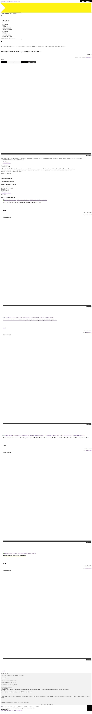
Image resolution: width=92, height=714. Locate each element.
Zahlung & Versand (41, 689)
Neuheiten (5, 24)
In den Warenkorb (31, 62)
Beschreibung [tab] (6, 161)
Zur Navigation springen (6, 1)
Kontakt (2, 687)
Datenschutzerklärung (59, 689)
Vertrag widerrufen (33, 689)
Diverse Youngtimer (7, 29)
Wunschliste (15, 689)
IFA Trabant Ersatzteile (20, 46)
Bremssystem (39, 158)
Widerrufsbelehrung (24, 689)
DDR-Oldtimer (11, 46)
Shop (4, 46)
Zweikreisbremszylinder (6, 159)
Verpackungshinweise (50, 689)
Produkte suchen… (5, 13)
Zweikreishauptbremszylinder (17, 159)
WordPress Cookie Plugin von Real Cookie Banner (11, 710)
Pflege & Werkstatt (7, 28)
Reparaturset (79, 158)
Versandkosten (88, 57)
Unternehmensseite (8, 687)
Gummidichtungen (57, 158)
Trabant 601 (28, 46)
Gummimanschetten (65, 158)
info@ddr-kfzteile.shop (19, 675)
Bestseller (5, 25)
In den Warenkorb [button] (7, 217)
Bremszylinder (46, 158)
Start (1, 46)
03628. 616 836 (13, 680)
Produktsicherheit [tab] (7, 163)
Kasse (6, 689)
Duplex (50, 158)
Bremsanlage (33, 158)
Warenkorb (3, 689)
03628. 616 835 (4, 680)
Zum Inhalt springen (15, 1)
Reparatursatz (73, 158)
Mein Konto (86, 1)
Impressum (66, 689)
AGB (19, 689)
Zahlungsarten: (4, 691)
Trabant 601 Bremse (36, 46)
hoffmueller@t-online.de (6, 193)
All (7, 46)
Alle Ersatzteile (6, 26)
